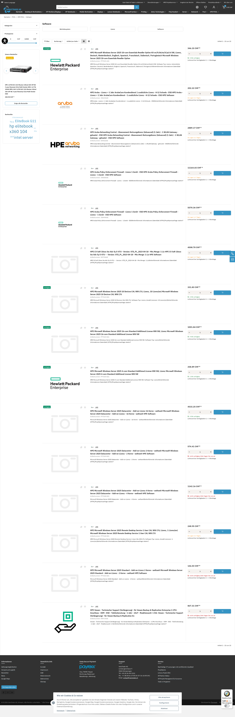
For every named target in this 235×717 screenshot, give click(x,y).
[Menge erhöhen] (210, 54)
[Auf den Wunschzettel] (85, 49)
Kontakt (43, 667)
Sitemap (43, 682)
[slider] (36, 43)
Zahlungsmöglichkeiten (9, 667)
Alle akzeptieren (164, 697)
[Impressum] (197, 7)
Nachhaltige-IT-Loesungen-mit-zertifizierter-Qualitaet (176, 667)
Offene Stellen (201, 2)
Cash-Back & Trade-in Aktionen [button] (133, 2)
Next (35, 71)
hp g (12, 121)
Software (161, 29)
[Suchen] (136, 7)
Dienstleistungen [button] (153, 2)
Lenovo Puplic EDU (164, 673)
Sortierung (57, 41)
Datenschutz (71, 710)
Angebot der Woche (187, 2)
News (3, 676)
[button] (205, 7)
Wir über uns (228, 2)
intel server (23, 137)
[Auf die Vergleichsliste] (81, 49)
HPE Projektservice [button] (169, 2)
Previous (6, 71)
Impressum (61, 710)
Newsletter (5, 673)
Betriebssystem (65, 29)
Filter (48, 41)
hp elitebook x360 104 (21, 128)
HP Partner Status (163, 676)
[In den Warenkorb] (222, 54)
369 (12, 136)
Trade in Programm (164, 682)
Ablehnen (164, 708)
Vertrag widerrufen (9, 687)
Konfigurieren (164, 703)
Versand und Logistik (8, 670)
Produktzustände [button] (214, 2)
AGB (41, 673)
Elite (35, 131)
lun (35, 128)
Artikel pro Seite (72, 41)
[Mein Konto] (214, 7)
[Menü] (231, 690)
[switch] (226, 705)
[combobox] (95, 7)
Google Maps (5, 679)
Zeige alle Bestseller (21, 103)
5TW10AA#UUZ (17, 117)
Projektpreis (162, 670)
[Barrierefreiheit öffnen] (5, 41)
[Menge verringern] (189, 54)
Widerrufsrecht (45, 676)
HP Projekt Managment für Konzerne (170, 679)
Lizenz (113, 29)
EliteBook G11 (25, 121)
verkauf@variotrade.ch (130, 678)
